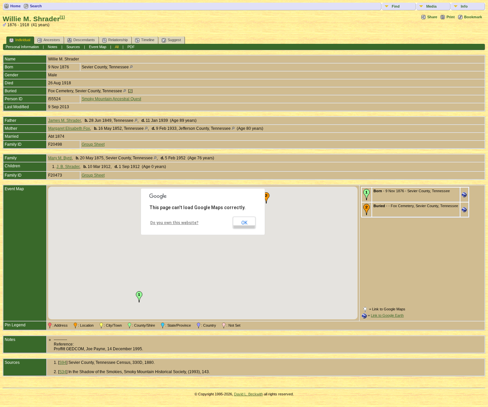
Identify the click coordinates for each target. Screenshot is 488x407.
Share (432, 17)
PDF (131, 47)
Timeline (147, 40)
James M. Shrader (64, 120)
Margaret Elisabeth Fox (69, 128)
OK (244, 222)
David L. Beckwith (248, 394)
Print (451, 17)
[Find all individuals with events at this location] (131, 67)
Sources (73, 47)
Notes (52, 47)
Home (15, 6)
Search (36, 6)
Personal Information (22, 47)
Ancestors (51, 40)
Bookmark (473, 17)
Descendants (84, 40)
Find (396, 6)
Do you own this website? (174, 222)
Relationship (118, 40)
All (117, 47)
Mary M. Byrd (60, 158)
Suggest (174, 40)
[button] (139, 296)
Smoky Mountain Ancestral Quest (111, 99)
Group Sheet (93, 144)
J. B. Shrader (67, 166)
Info (464, 6)
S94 (62, 362)
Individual (22, 40)
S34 (62, 371)
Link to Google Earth (387, 315)
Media (431, 6)
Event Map (97, 47)
